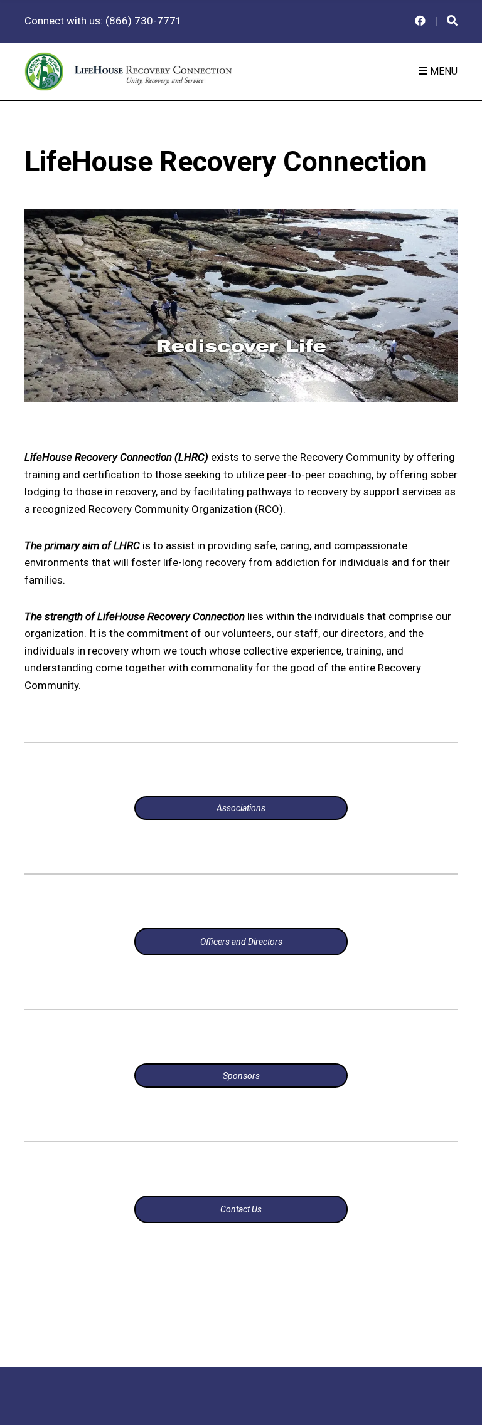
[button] (241, 305)
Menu (442, 71)
